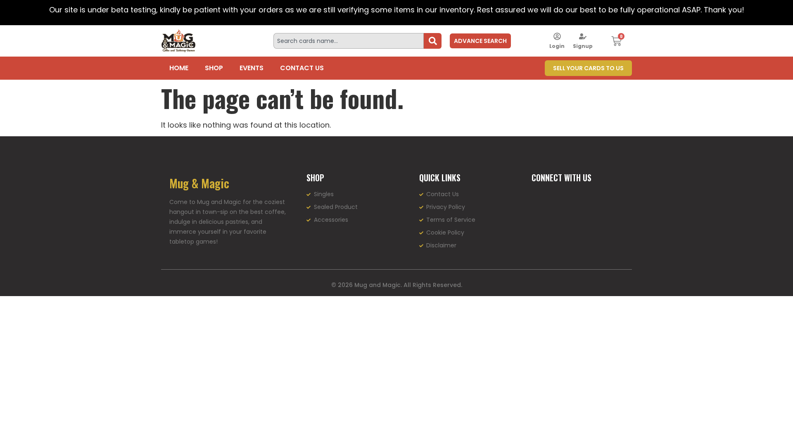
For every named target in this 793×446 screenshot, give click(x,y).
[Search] (433, 41)
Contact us (302, 68)
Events (252, 68)
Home (178, 68)
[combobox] (348, 41)
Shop (214, 68)
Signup (583, 46)
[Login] (557, 36)
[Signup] (582, 36)
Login (557, 46)
